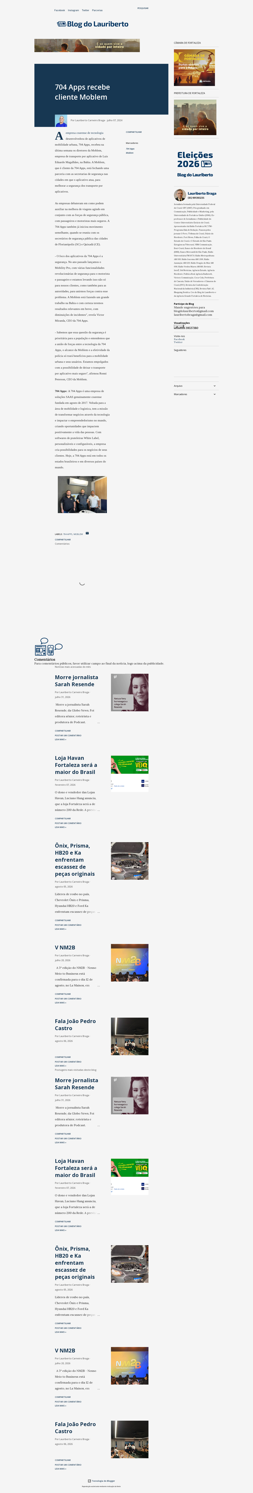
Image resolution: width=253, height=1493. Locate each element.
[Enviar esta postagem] (87, 534)
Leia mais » (60, 739)
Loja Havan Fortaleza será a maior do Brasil (76, 765)
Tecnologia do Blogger (103, 1481)
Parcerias (97, 10)
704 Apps (130, 148)
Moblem (129, 152)
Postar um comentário (68, 735)
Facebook (59, 10)
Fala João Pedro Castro (75, 1024)
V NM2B (65, 947)
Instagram (73, 10)
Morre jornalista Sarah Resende (76, 681)
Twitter (85, 10)
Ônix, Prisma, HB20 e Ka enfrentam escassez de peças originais (75, 859)
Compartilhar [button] (134, 132)
